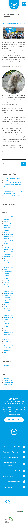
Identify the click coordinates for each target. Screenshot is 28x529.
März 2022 (7, 260)
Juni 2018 (6, 339)
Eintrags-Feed (8, 380)
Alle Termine (8, 476)
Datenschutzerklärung (11, 482)
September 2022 (8, 256)
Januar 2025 (7, 223)
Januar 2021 (7, 289)
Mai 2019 (6, 328)
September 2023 (8, 241)
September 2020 (8, 297)
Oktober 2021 (7, 269)
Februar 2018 (7, 341)
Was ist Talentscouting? (12, 447)
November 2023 (8, 236)
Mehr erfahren (14, 420)
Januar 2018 (7, 343)
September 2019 (8, 321)
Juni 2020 (6, 304)
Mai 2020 (6, 306)
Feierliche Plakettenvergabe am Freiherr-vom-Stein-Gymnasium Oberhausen (12, 185)
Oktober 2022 (7, 254)
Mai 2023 (6, 245)
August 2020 (7, 300)
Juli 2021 (6, 276)
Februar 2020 (7, 311)
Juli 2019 (6, 324)
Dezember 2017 (8, 345)
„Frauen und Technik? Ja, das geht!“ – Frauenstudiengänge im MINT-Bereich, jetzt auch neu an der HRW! (14, 191)
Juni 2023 (6, 243)
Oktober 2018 (7, 335)
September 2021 (8, 271)
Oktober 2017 (7, 348)
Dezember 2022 (8, 249)
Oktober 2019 (7, 319)
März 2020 (7, 308)
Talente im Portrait (10, 452)
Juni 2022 (6, 258)
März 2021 (7, 284)
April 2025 (6, 221)
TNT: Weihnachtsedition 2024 (12, 195)
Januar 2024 (7, 232)
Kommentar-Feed (8, 382)
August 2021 (7, 273)
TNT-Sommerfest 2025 (13, 23)
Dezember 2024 (8, 225)
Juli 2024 (6, 230)
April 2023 (6, 247)
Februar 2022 (7, 262)
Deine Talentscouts (10, 457)
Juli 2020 (6, 302)
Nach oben (14, 433)
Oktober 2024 (7, 228)
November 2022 (8, 252)
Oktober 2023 (7, 238)
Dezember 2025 (8, 217)
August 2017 (7, 350)
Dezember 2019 (8, 315)
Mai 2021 (6, 280)
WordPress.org (8, 384)
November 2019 (8, 317)
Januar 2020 (7, 313)
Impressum (7, 487)
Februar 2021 (7, 287)
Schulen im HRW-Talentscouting (10, 464)
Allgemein (6, 365)
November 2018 (8, 332)
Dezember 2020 (8, 291)
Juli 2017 (6, 352)
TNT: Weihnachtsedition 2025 (12, 178)
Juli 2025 (6, 219)
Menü (24, 4)
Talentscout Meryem (8, 152)
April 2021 (6, 282)
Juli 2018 (6, 337)
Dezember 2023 (8, 234)
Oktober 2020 (7, 295)
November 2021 (8, 267)
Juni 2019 (6, 326)
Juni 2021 (6, 278)
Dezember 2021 (8, 265)
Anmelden (6, 378)
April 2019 (6, 330)
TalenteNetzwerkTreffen (12, 471)
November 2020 (8, 293)
